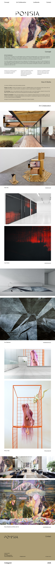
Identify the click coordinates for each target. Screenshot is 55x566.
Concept (6, 2)
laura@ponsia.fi (10, 556)
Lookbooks (36, 2)
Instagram (8, 563)
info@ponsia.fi (22, 556)
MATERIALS (18, 97)
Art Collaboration (21, 2)
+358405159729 (9, 555)
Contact (48, 2)
